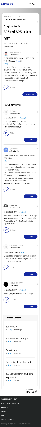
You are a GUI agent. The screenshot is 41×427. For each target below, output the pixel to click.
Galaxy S (6, 64)
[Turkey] (7, 4)
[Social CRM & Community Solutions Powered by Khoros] (32, 391)
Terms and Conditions (10, 403)
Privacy (4, 407)
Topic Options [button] (33, 22)
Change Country (8, 420)
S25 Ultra (10, 326)
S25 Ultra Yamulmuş (16, 338)
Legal (3, 412)
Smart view (11, 350)
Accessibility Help (9, 399)
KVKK (3, 416)
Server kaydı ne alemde (17, 362)
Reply (30, 140)
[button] (33, 53)
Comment (30, 94)
